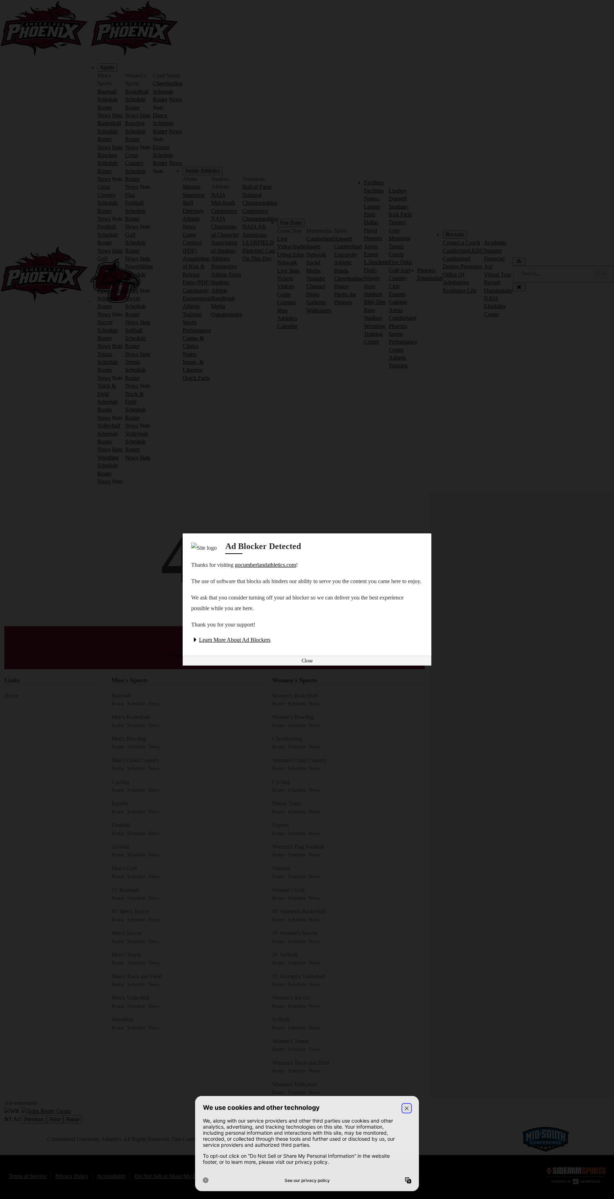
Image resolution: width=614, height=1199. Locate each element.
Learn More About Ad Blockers (234, 640)
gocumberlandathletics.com (265, 565)
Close (307, 660)
